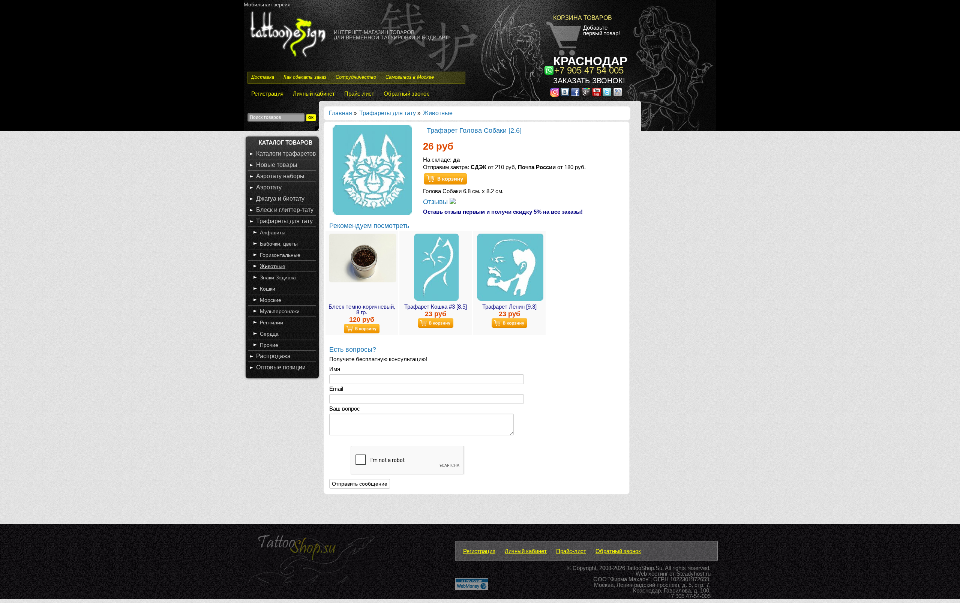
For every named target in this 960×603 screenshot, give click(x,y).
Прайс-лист (359, 93)
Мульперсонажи (280, 311)
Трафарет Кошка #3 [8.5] (435, 306)
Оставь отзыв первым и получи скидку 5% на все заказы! (503, 211)
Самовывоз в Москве (410, 77)
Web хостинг (652, 573)
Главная (340, 113)
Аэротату (269, 187)
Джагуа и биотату (280, 198)
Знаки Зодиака (278, 277)
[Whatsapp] (549, 70)
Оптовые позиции (281, 367)
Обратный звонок (406, 93)
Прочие (269, 345)
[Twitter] (607, 92)
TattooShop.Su (644, 568)
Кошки (267, 289)
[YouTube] (596, 92)
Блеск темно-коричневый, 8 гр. (361, 309)
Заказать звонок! (589, 80)
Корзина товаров (582, 18)
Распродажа (273, 356)
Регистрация (267, 93)
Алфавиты (272, 233)
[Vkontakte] (565, 92)
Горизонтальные (280, 255)
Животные (438, 113)
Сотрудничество (356, 77)
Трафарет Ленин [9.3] (509, 306)
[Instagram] (554, 92)
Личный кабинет (314, 93)
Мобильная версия (267, 4)
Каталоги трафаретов (286, 153)
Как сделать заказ (305, 77)
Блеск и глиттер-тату (285, 210)
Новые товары (276, 165)
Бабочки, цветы (279, 244)
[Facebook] (575, 92)
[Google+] (586, 92)
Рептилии (271, 323)
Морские (270, 300)
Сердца (269, 334)
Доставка (262, 77)
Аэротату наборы (280, 176)
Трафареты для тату (387, 113)
